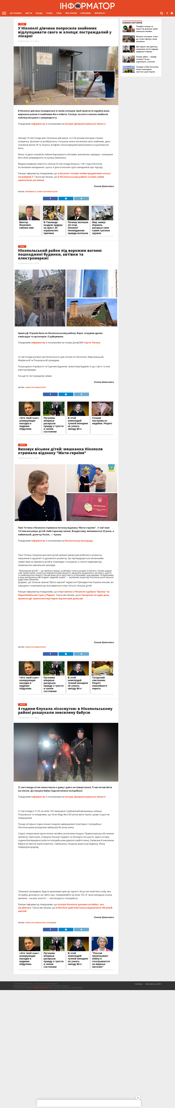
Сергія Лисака (92, 342)
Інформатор (38, 123)
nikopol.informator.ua (42, 988)
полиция (51, 923)
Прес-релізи (71, 13)
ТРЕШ (58, 13)
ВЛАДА (39, 13)
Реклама (86, 13)
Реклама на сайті (153, 984)
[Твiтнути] (81, 197)
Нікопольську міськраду (79, 540)
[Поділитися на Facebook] (50, 197)
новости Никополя (47, 192)
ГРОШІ (49, 13)
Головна (16, 13)
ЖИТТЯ (28, 13)
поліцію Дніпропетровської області (85, 123)
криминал (30, 192)
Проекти (100, 13)
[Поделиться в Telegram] (65, 197)
